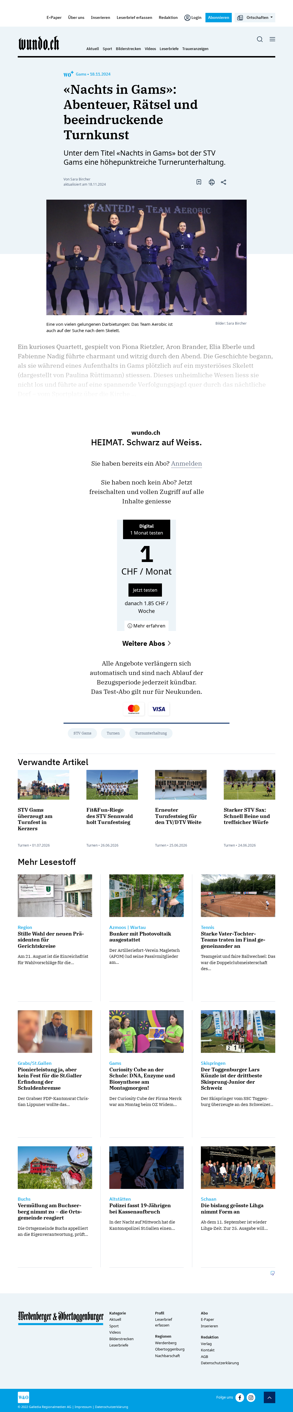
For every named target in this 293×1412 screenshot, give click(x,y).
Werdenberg (166, 1342)
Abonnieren (218, 17)
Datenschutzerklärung (220, 1362)
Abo (204, 1313)
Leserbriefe (169, 48)
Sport (107, 48)
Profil (159, 1313)
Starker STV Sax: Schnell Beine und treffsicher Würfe (247, 816)
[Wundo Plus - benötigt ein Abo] (69, 74)
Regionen (163, 1336)
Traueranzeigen (195, 48)
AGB (204, 1356)
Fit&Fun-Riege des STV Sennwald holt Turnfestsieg (109, 816)
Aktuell (92, 48)
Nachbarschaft (167, 1355)
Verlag (206, 1343)
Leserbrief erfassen (134, 17)
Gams (81, 74)
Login (196, 17)
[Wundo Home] (39, 43)
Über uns (76, 17)
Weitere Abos (144, 643)
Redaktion (168, 17)
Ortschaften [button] (257, 17)
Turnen (113, 733)
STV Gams (82, 733)
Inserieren (100, 17)
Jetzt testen (145, 590)
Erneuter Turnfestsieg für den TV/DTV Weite (178, 816)
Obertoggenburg (170, 1349)
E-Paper (54, 17)
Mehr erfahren (148, 626)
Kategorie (117, 1313)
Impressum (83, 1407)
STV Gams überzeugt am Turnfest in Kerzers (35, 819)
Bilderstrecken (128, 48)
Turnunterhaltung (151, 733)
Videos (150, 48)
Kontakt (208, 1350)
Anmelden (186, 463)
